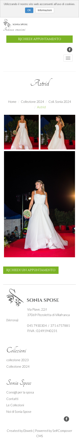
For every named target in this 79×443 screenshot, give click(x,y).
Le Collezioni (15, 405)
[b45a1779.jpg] (39, 206)
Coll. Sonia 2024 (59, 101)
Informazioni (45, 10)
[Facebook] (69, 49)
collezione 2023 (17, 360)
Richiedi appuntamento (39, 39)
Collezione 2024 (32, 101)
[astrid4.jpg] (21, 131)
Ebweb (28, 431)
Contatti (12, 399)
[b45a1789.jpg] (58, 131)
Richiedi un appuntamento (30, 270)
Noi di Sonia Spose (18, 411)
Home (12, 101)
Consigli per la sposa (20, 392)
